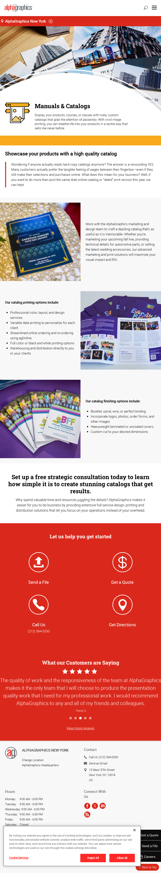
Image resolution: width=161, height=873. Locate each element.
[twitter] (94, 806)
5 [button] (90, 718)
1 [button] (70, 718)
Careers (150, 856)
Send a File (150, 846)
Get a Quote (149, 835)
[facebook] (87, 806)
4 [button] (85, 718)
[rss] (87, 814)
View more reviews (80, 728)
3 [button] (80, 718)
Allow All (122, 858)
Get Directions (122, 624)
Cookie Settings (18, 857)
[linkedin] (102, 806)
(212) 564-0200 (38, 631)
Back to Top (149, 867)
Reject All (93, 858)
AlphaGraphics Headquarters (40, 765)
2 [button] (75, 718)
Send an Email (98, 763)
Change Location (33, 760)
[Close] (134, 830)
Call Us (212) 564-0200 (103, 757)
